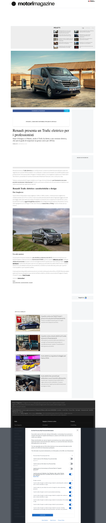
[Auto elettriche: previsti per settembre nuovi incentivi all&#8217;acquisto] (28, 383)
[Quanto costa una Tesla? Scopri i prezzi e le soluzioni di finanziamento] (28, 323)
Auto (14, 281)
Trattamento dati (84, 410)
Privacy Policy (61, 520)
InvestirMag (73, 425)
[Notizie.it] (91, 1)
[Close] (78, 430)
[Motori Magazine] (33, 4)
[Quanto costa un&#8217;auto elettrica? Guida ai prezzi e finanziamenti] (28, 343)
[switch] (71, 459)
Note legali (77, 410)
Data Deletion (45, 520)
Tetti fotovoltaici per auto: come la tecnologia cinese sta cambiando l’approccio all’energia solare (65, 31)
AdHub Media (39, 413)
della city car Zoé (58, 259)
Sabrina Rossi (21, 278)
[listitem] (53, 455)
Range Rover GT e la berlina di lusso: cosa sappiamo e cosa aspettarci (85, 43)
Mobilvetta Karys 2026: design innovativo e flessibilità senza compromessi (84, 35)
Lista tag (21, 411)
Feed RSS (91, 410)
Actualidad (45, 425)
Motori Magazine (17, 402)
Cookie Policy (65, 410)
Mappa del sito (15, 411)
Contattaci (59, 410)
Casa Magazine (18, 425)
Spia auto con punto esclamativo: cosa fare (86, 47)
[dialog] (53, 475)
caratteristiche (24, 282)
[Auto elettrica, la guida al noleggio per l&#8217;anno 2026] (28, 363)
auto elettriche (16, 282)
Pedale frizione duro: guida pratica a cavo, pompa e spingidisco (85, 39)
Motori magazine (24, 413)
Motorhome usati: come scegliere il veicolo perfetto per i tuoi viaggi (65, 47)
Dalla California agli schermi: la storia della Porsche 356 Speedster (66, 43)
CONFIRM (42, 515)
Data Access (53, 520)
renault (31, 282)
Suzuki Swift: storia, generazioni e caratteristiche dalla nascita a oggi (65, 35)
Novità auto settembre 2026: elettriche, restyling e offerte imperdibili (86, 31)
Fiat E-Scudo (26, 275)
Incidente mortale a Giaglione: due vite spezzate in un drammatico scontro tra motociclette (66, 39)
